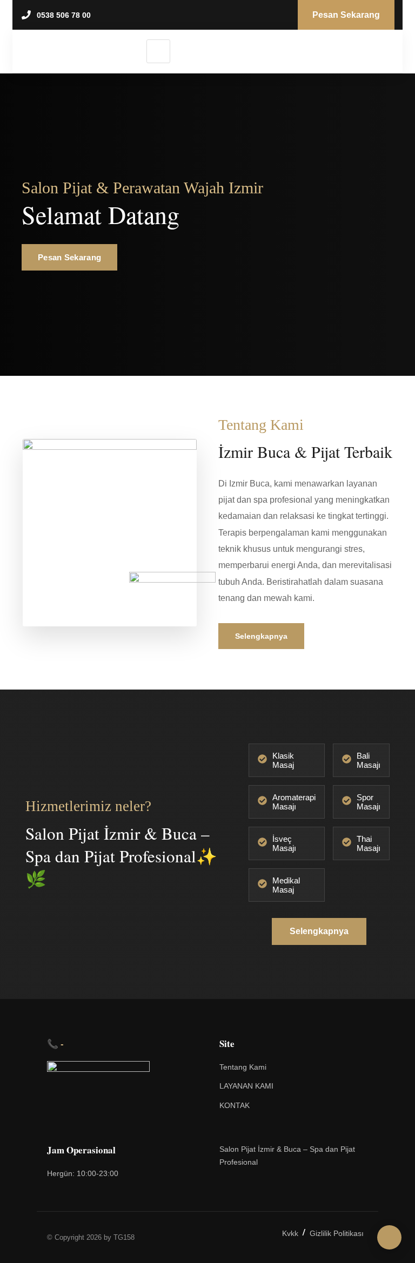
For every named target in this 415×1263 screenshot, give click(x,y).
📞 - (55, 1043)
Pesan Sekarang (69, 257)
